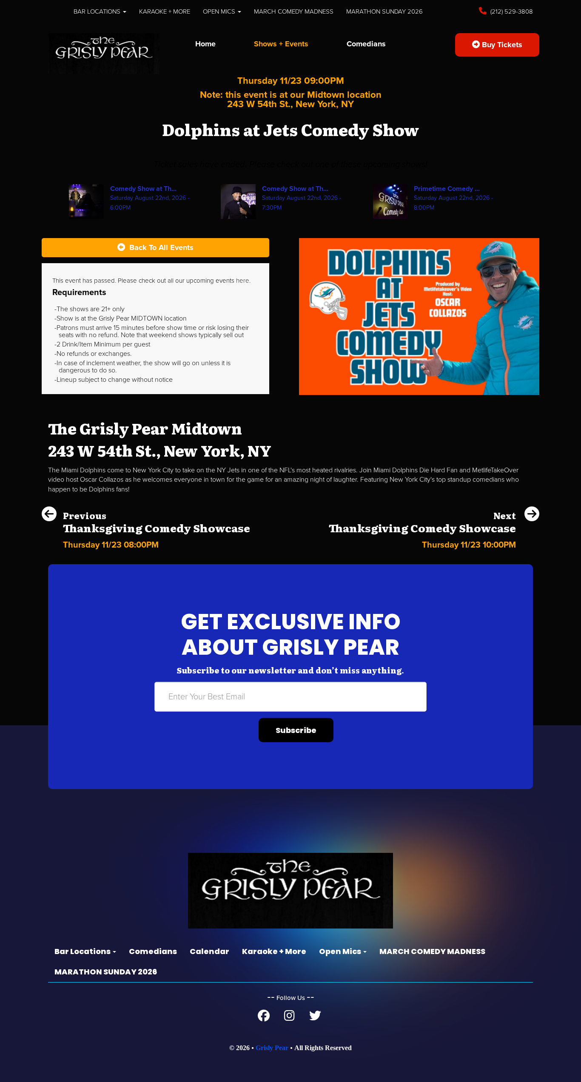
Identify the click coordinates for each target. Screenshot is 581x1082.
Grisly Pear (272, 1047)
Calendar (209, 951)
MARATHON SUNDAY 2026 (384, 11)
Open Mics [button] (220, 11)
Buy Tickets (501, 44)
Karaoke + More (164, 11)
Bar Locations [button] (98, 11)
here (242, 280)
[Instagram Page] (289, 1018)
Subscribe (296, 730)
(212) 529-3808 (511, 11)
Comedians (366, 43)
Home (205, 43)
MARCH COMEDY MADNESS (293, 11)
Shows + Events (281, 43)
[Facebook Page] (264, 1018)
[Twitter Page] (315, 1018)
